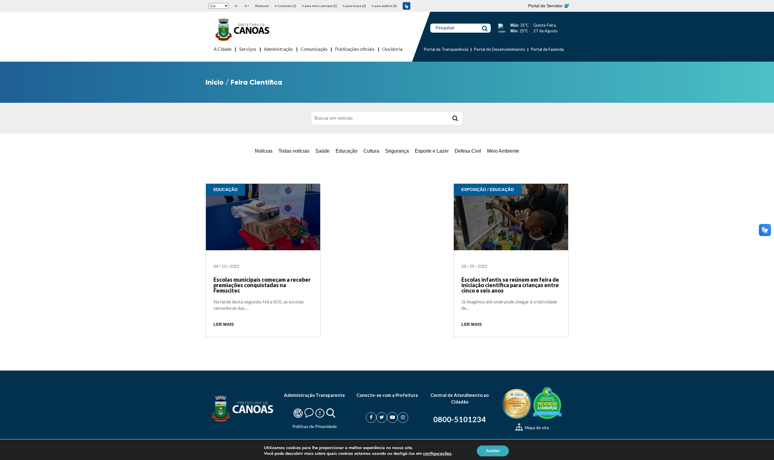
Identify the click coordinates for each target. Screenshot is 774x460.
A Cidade (223, 49)
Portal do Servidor (546, 5)
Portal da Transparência (446, 49)
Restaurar (262, 6)
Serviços (247, 49)
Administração (278, 49)
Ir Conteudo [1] (285, 6)
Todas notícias (293, 151)
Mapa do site (536, 427)
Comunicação (314, 49)
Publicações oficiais (355, 49)
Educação (346, 151)
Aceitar (493, 450)
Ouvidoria (392, 49)
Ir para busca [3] (354, 6)
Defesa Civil (468, 151)
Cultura (371, 151)
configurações (437, 453)
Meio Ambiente (503, 151)
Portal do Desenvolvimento (499, 49)
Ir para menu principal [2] (319, 6)
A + (247, 6)
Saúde (322, 151)
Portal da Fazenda (547, 49)
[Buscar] (455, 118)
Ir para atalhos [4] (384, 6)
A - (237, 6)
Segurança (397, 151)
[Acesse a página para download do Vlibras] (406, 6)
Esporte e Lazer (432, 151)
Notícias (263, 151)
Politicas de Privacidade (314, 426)
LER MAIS (223, 324)
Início (214, 82)
